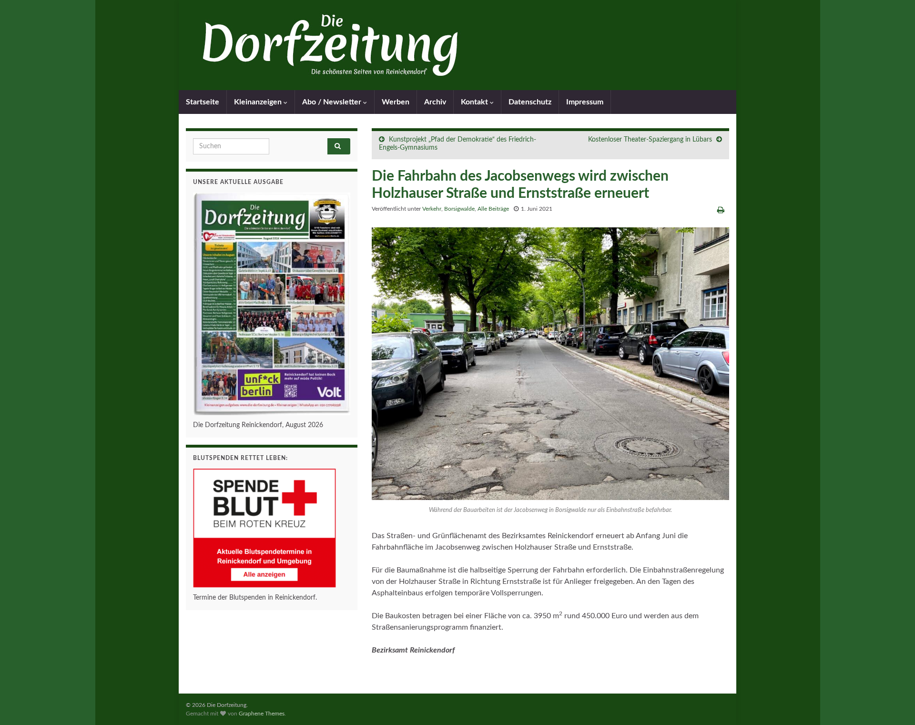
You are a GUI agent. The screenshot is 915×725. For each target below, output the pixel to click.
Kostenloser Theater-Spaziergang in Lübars (650, 139)
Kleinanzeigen (259, 102)
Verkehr (431, 209)
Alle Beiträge (493, 209)
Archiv (435, 102)
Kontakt (475, 102)
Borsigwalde (459, 209)
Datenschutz (529, 102)
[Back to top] (893, 703)
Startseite (202, 102)
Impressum (584, 102)
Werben (395, 102)
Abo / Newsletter (332, 102)
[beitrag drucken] (720, 210)
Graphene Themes (262, 713)
